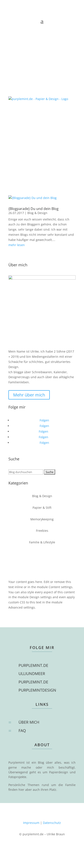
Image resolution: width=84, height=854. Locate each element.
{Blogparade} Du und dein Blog (33, 208)
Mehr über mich (29, 395)
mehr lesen (16, 245)
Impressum (31, 823)
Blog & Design (37, 213)
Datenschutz (52, 823)
